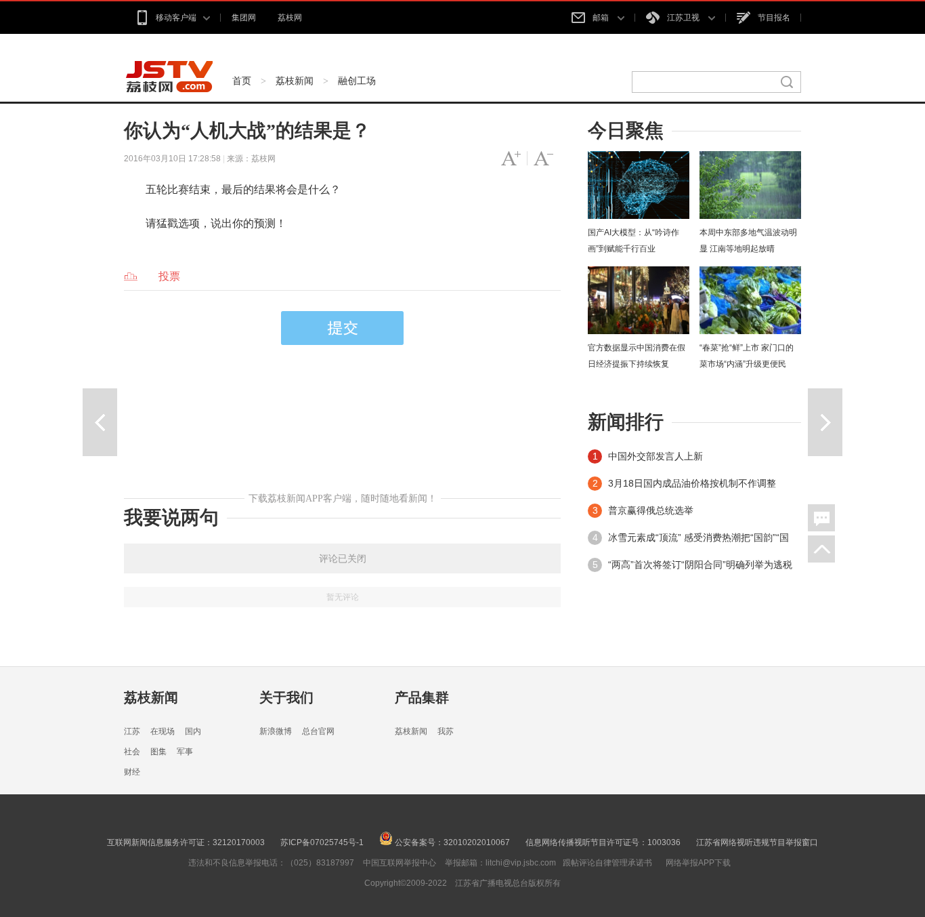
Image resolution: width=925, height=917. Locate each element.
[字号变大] (511, 158)
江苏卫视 (684, 17)
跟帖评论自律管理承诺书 (607, 863)
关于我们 (286, 697)
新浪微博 (275, 731)
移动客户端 (176, 17)
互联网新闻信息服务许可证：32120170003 (186, 842)
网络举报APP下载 (698, 863)
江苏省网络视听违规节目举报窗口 (757, 842)
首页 (241, 80)
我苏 (445, 731)
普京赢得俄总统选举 (650, 510)
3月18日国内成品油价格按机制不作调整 (692, 483)
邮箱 (602, 17)
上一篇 (100, 422)
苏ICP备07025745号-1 (322, 842)
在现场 (162, 731)
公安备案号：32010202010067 (451, 842)
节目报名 (774, 17)
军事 (185, 751)
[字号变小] (543, 158)
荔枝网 (290, 17)
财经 (132, 772)
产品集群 (422, 697)
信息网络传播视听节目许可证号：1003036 (603, 842)
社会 (132, 751)
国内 (193, 731)
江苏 (132, 731)
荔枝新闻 (295, 80)
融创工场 (357, 80)
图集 (158, 751)
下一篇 (825, 422)
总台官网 (318, 731)
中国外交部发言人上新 (655, 456)
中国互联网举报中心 (399, 863)
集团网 (244, 17)
